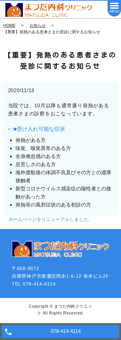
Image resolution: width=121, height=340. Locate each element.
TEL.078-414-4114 (33, 284)
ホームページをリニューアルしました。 (50, 219)
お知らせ (38, 25)
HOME (9, 25)
